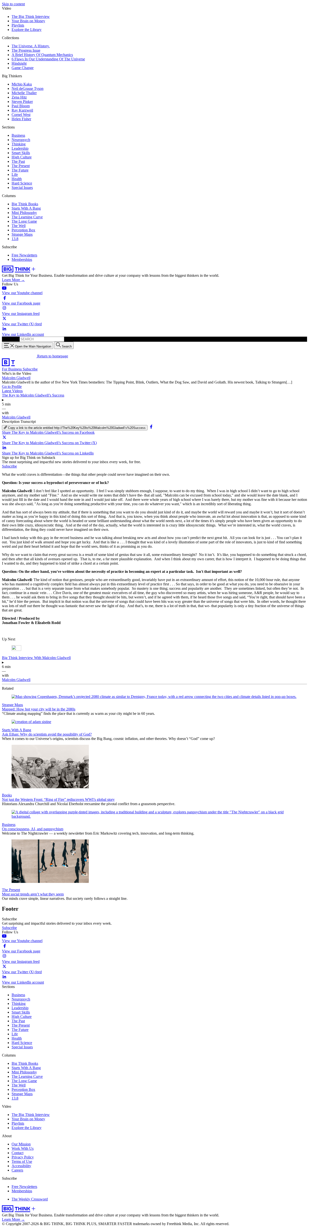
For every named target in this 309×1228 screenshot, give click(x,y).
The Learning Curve (27, 217)
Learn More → (13, 280)
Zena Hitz (19, 97)
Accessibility (21, 1166)
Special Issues (22, 187)
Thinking (19, 144)
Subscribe (30, 369)
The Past (18, 161)
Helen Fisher (21, 119)
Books (7, 795)
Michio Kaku (22, 84)
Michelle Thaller (24, 93)
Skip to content (13, 4)
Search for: (10, 339)
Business (18, 135)
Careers (17, 1170)
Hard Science (22, 183)
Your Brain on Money (28, 21)
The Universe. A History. (31, 46)
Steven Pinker (22, 101)
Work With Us (23, 1148)
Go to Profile (12, 386)
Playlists (18, 25)
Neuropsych (21, 140)
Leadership (20, 148)
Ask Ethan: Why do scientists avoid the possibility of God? (47, 734)
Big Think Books (25, 204)
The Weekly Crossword (30, 1199)
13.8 (15, 239)
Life (15, 174)
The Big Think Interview (31, 16)
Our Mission (21, 1144)
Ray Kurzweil (22, 110)
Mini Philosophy (24, 213)
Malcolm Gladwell (16, 378)
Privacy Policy (23, 1157)
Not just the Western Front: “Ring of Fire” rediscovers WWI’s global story (58, 799)
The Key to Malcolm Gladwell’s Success (33, 395)
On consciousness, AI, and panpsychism (32, 829)
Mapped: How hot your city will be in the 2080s (38, 709)
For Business (12, 369)
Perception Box (23, 230)
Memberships (22, 259)
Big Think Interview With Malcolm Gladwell (36, 658)
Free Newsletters (24, 255)
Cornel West (21, 115)
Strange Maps (22, 234)
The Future (20, 170)
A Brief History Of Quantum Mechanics (42, 55)
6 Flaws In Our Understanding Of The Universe (48, 59)
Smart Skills (21, 153)
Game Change (23, 68)
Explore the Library (27, 30)
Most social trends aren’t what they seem (33, 894)
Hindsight (19, 63)
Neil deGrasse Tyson (27, 88)
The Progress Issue (26, 50)
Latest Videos (12, 391)
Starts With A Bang (26, 208)
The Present (21, 166)
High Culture (22, 157)
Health (17, 179)
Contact (17, 1153)
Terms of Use (22, 1161)
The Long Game (24, 221)
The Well (19, 226)
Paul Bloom (21, 106)
